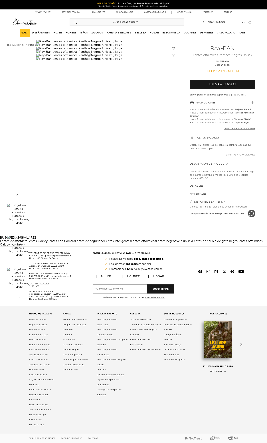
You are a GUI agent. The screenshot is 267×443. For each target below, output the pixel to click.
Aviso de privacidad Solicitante (107, 322)
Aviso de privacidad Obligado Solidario (112, 342)
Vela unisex (184, 241)
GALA (24, 33)
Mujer (32, 45)
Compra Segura (71, 350)
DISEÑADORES (41, 33)
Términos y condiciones (239, 155)
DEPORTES (206, 33)
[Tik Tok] (216, 272)
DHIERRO (34, 385)
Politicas (93, 438)
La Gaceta (34, 400)
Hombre (133, 276)
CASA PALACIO (226, 33)
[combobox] (123, 22)
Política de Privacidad (155, 297)
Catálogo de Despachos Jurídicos (109, 392)
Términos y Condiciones (75, 360)
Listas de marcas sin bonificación (140, 342)
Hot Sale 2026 (36, 370)
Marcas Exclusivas (38, 405)
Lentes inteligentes (117, 241)
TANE (242, 33)
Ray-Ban (222, 48)
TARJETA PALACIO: (39, 284)
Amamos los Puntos (39, 365)
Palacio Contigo (37, 415)
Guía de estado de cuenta (110, 375)
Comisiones (103, 385)
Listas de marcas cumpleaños (145, 350)
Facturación (69, 340)
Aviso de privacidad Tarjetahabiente (107, 332)
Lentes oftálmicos (143, 241)
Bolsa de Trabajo (172, 345)
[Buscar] (75, 22)
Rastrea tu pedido (72, 355)
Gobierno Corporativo (175, 320)
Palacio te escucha (73, 345)
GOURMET (190, 33)
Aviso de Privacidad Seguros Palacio (112, 362)
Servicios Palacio (38, 375)
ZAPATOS (97, 33)
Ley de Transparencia (108, 380)
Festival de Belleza (39, 350)
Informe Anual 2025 (174, 350)
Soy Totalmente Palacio (41, 380)
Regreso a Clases (38, 325)
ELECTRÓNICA (171, 33)
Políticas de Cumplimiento (178, 325)
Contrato (101, 370)
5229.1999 (34, 286)
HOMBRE (71, 33)
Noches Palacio (37, 330)
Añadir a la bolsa (222, 84)
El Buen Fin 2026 (38, 335)
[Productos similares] (173, 55)
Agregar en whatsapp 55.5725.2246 (46, 266)
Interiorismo (35, 420)
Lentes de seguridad (89, 241)
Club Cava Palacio (38, 360)
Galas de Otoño (37, 320)
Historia (168, 330)
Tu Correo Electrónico (109, 289)
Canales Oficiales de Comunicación (73, 367)
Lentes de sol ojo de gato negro (215, 241)
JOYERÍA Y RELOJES (118, 33)
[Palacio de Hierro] (25, 21)
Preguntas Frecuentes (74, 325)
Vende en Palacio (38, 355)
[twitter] (224, 272)
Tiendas (168, 340)
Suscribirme (161, 289)
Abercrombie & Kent (40, 410)
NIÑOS (84, 33)
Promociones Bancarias (75, 320)
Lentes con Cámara (61, 241)
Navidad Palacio (37, 340)
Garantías (68, 330)
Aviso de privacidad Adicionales (107, 352)
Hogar (158, 276)
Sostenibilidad (171, 355)
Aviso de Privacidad (140, 320)
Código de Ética (172, 335)
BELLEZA (140, 33)
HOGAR (154, 33)
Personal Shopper (38, 395)
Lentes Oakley (37, 241)
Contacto (68, 335)
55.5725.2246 (36, 256)
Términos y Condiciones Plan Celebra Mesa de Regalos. (145, 327)
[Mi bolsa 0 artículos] (250, 22)
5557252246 (35, 297)
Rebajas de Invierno (39, 345)
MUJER (57, 33)
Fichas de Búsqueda (174, 360)
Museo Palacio (36, 425)
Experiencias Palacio (40, 390)
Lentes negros (166, 241)
